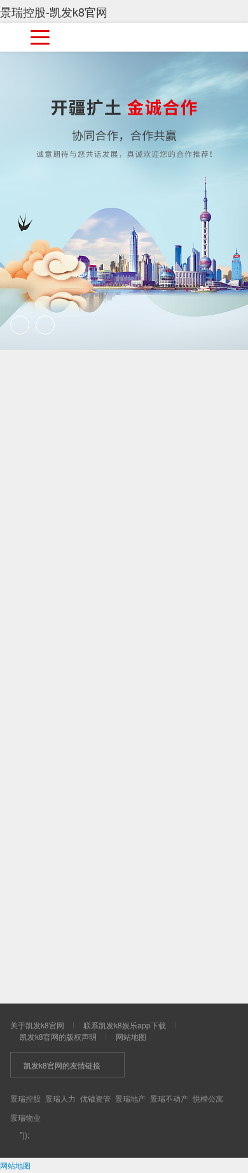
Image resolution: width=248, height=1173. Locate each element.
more (194, 626)
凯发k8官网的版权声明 (58, 1036)
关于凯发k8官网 (37, 1024)
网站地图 (131, 1036)
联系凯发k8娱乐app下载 (124, 1024)
